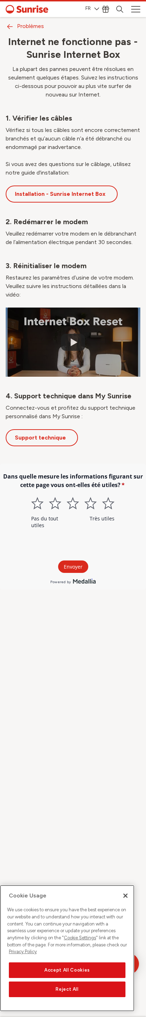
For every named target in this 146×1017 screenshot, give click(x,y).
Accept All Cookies (67, 970)
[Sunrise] (27, 9)
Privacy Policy (23, 951)
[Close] (125, 895)
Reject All (67, 989)
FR (88, 8)
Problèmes (30, 26)
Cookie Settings (80, 937)
